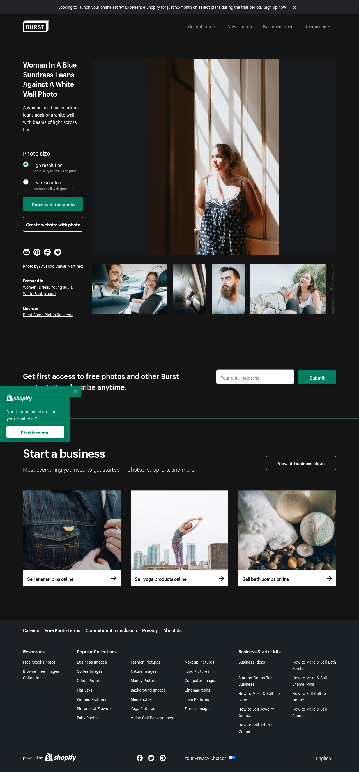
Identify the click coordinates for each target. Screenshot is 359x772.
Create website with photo (53, 224)
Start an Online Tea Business (255, 680)
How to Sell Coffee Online (309, 696)
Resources (315, 25)
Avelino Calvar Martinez (62, 266)
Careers (31, 629)
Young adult (61, 287)
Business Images (92, 661)
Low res (150, 308)
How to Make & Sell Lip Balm (259, 696)
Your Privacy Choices (206, 757)
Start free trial (35, 432)
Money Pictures (144, 680)
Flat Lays (84, 690)
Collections (199, 25)
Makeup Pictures (199, 661)
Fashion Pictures (145, 661)
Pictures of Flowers (94, 708)
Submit (317, 377)
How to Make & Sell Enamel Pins (309, 680)
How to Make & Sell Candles (309, 712)
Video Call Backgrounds (152, 717)
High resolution (47, 164)
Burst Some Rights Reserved (48, 314)
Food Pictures (197, 671)
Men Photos (141, 699)
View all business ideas (301, 462)
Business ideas (278, 25)
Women (29, 287)
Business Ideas (251, 661)
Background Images (148, 690)
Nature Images (144, 671)
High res (129, 308)
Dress (44, 287)
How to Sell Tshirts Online (255, 727)
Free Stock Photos (39, 661)
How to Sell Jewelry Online (256, 712)
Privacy (150, 629)
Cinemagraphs (197, 690)
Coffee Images (90, 671)
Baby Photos (88, 717)
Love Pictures (197, 699)
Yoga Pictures (143, 708)
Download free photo (53, 203)
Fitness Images (198, 708)
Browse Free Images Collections (41, 674)
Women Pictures (91, 699)
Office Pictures (90, 680)
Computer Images (200, 680)
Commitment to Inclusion (111, 629)
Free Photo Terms (62, 629)
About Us (172, 629)
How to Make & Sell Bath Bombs (314, 664)
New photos (239, 25)
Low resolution (46, 182)
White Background (39, 293)
